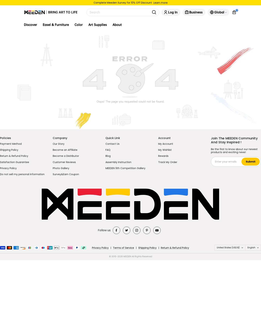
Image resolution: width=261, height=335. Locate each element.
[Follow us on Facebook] (116, 230)
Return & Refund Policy (14, 156)
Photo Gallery (61, 168)
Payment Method (11, 144)
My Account (165, 144)
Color (79, 25)
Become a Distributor (66, 156)
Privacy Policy (8, 168)
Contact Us (112, 144)
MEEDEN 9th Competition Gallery (125, 168)
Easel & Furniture (56, 25)
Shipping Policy (9, 150)
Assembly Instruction (118, 162)
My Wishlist (165, 150)
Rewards (163, 156)
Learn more (160, 2)
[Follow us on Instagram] (136, 230)
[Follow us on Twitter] (126, 230)
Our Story (58, 144)
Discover (30, 25)
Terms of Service (123, 248)
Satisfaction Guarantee (14, 162)
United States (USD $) (228, 247)
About (117, 25)
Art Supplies (97, 25)
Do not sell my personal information (22, 174)
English (251, 247)
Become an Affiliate (65, 150)
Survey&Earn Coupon (66, 174)
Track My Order (167, 162)
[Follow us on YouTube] (157, 230)
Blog (108, 156)
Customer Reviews (64, 162)
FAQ (107, 150)
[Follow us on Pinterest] (146, 230)
